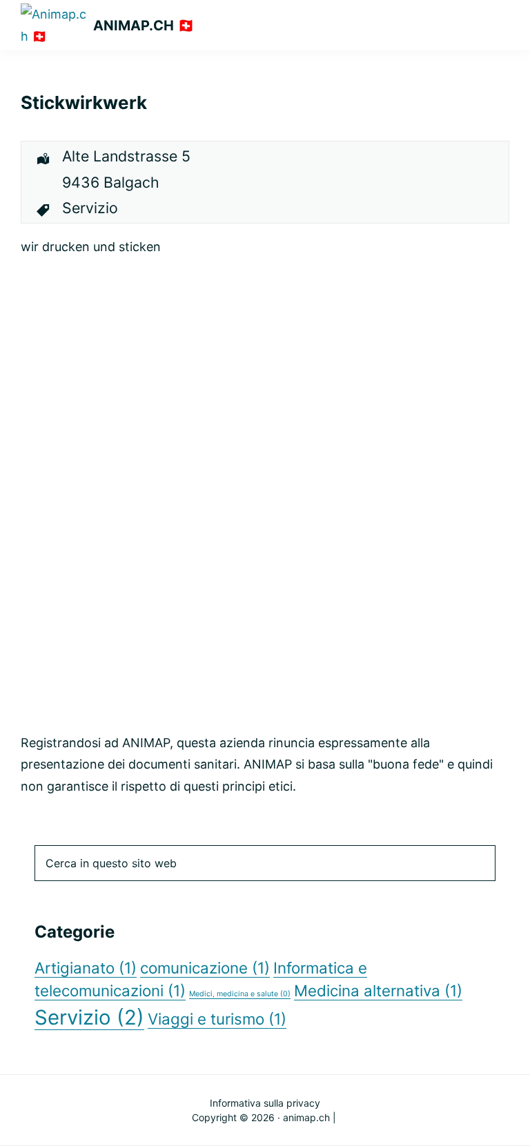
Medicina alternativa (378, 990)
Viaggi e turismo (217, 1018)
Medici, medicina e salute (240, 993)
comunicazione (205, 967)
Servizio (89, 1017)
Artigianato (86, 967)
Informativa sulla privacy (265, 1103)
